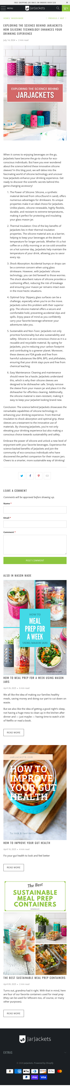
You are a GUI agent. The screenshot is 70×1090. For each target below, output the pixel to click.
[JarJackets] (35, 8)
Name (7, 503)
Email (7, 517)
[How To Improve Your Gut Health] (35, 792)
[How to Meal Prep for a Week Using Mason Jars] (35, 627)
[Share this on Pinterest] (38, 475)
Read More (14, 732)
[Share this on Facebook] (30, 475)
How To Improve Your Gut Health (26, 843)
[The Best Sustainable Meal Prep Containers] (35, 927)
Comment (9, 532)
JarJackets (28, 1062)
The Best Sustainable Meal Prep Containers (34, 978)
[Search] (58, 8)
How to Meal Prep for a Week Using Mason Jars (33, 680)
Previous (52, 18)
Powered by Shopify (43, 1062)
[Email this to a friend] (47, 475)
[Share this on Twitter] (21, 475)
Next (62, 18)
